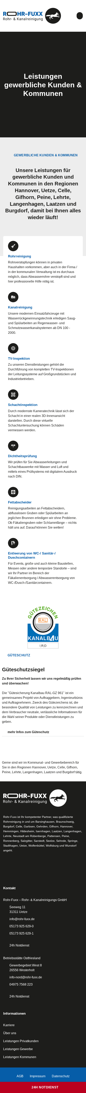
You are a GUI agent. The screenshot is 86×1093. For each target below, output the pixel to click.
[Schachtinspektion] (13, 394)
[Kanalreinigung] (13, 297)
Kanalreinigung (20, 307)
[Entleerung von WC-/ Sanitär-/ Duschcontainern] (13, 543)
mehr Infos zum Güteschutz (28, 732)
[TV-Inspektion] (13, 348)
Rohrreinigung (19, 256)
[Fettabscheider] (13, 492)
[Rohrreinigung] (13, 246)
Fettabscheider (20, 502)
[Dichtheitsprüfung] (13, 446)
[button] (80, 15)
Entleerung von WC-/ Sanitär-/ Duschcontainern (32, 555)
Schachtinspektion (22, 405)
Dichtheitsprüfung (22, 456)
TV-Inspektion (19, 358)
